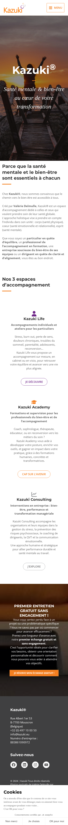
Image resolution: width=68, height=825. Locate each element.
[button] (34, 673)
